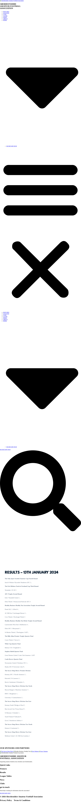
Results (3, 772)
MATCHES (6, 11)
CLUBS (5, 16)
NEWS (5, 17)
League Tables (6, 776)
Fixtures (3, 769)
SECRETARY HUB (11, 146)
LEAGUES (6, 13)
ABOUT (5, 18)
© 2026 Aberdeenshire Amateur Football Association (21, 797)
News (2, 780)
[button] (40, 229)
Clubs (2, 783)
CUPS (4, 14)
